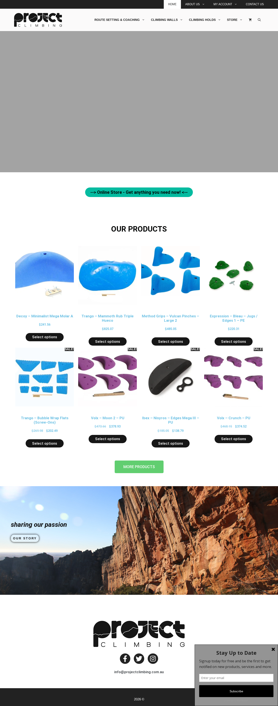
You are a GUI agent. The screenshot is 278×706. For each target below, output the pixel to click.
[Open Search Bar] (259, 19)
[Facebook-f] (125, 658)
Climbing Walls (164, 20)
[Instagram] (153, 658)
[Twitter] (139, 658)
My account (222, 4)
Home (172, 4)
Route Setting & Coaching (117, 20)
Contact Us (255, 4)
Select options (44, 337)
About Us (192, 4)
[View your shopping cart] (250, 19)
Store (232, 20)
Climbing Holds (202, 20)
